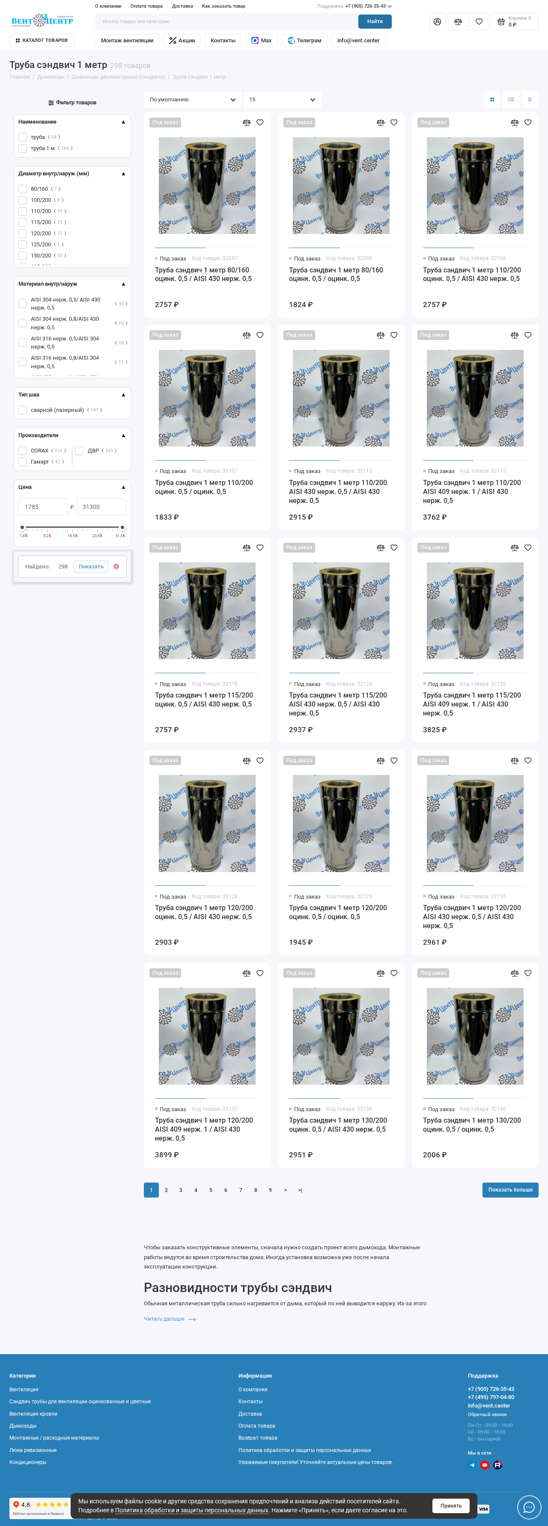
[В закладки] (260, 122)
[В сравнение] (247, 122)
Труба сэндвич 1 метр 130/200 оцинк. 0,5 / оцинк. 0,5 (472, 1124)
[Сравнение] (458, 21)
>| (300, 1190)
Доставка (182, 6)
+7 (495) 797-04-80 (491, 1397)
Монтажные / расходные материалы (54, 1438)
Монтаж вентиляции (127, 40)
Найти (375, 21)
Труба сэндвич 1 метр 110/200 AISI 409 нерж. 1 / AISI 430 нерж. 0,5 (472, 492)
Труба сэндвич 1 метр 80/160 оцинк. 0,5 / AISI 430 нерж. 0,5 (203, 274)
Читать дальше (164, 1319)
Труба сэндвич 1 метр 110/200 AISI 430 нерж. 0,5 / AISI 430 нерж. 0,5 (338, 492)
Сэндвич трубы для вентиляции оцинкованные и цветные (80, 1402)
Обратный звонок (487, 1414)
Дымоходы (22, 1426)
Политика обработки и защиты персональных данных (191, 1510)
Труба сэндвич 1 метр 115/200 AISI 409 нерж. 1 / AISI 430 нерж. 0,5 (472, 704)
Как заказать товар (223, 6)
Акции (187, 40)
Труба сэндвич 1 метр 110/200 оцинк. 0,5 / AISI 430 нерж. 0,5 (472, 274)
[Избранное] (479, 21)
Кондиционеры (27, 1462)
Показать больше (510, 1190)
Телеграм (309, 40)
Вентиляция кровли (33, 1414)
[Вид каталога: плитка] (491, 99)
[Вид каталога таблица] (530, 99)
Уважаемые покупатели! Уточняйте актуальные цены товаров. (315, 1462)
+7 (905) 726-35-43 (351, 6)
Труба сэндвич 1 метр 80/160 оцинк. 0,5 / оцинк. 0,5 (336, 274)
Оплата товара (147, 6)
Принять (451, 1506)
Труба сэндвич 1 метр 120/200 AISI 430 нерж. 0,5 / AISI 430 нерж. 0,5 (472, 917)
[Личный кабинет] (437, 21)
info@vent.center (358, 40)
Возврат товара (257, 1438)
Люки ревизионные (33, 1450)
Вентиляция (24, 1390)
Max (266, 40)
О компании (108, 6)
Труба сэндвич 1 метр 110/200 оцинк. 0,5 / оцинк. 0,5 (204, 487)
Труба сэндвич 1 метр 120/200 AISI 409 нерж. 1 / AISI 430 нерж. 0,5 (204, 1129)
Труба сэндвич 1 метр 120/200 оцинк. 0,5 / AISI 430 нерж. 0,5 (204, 912)
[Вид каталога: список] (511, 99)
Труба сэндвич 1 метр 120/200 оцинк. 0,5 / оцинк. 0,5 (338, 912)
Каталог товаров (45, 40)
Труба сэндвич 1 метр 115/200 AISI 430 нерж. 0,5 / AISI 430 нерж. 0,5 (338, 704)
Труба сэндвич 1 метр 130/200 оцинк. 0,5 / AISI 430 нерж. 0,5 (338, 1124)
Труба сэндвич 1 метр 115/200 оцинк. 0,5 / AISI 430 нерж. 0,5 (204, 699)
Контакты (223, 40)
